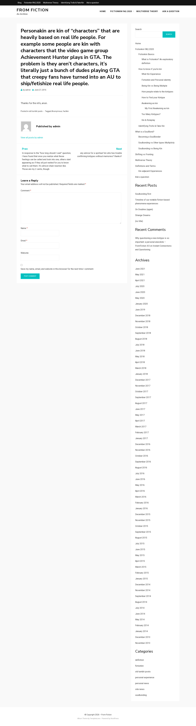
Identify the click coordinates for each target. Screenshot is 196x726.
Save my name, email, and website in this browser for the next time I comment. (57, 269)
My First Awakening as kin (157, 108)
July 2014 (139, 608)
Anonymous (57, 111)
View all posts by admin (32, 137)
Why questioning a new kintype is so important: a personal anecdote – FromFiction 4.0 (152, 242)
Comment (26, 190)
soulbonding (141, 695)
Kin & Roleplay (148, 120)
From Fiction (33, 10)
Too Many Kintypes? (151, 114)
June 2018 (140, 350)
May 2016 (140, 485)
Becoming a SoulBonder (149, 137)
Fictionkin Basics (146, 54)
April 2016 (140, 491)
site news (139, 689)
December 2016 (142, 444)
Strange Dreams (142, 215)
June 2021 (140, 269)
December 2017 (142, 380)
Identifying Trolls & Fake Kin (72, 3)
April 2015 (140, 561)
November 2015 (142, 520)
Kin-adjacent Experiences (150, 171)
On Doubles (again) (144, 209)
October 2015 (141, 526)
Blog (19, 3)
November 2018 (142, 321)
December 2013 (142, 637)
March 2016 (140, 497)
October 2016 (141, 456)
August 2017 (141, 403)
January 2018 (141, 374)
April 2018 (140, 362)
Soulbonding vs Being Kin (150, 148)
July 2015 (139, 543)
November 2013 (142, 643)
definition (139, 660)
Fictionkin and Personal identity (156, 80)
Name (24, 228)
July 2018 (139, 345)
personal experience (144, 677)
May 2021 (140, 274)
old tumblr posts (36, 111)
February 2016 (142, 502)
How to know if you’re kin (150, 69)
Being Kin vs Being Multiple (154, 86)
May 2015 (140, 555)
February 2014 (142, 625)
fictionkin (139, 666)
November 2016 (142, 450)
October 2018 (141, 327)
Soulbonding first (143, 194)
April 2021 (140, 280)
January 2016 (141, 508)
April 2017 (140, 420)
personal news (142, 683)
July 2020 (139, 286)
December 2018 (142, 315)
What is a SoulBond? (144, 131)
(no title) (139, 221)
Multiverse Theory (50, 3)
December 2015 (142, 514)
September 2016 (143, 461)
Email (24, 240)
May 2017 (140, 415)
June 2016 (140, 479)
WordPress (115, 718)
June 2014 (140, 614)
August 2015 (141, 537)
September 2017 (143, 397)
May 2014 (140, 619)
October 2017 (141, 391)
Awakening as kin (150, 103)
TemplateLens (95, 718)
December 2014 (142, 584)
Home (103, 11)
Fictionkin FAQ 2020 (32, 3)
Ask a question (93, 3)
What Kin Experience (151, 74)
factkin (66, 111)
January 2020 (141, 304)
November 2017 (142, 385)
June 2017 (140, 409)
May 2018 (140, 356)
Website (25, 253)
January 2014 (141, 631)
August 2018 (141, 339)
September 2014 (143, 596)
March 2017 (140, 426)
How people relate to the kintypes (157, 91)
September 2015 (143, 532)
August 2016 (141, 467)
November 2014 (142, 590)
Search (138, 29)
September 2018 (143, 333)
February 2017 (142, 432)
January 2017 (141, 438)
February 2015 (142, 573)
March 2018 (140, 368)
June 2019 (140, 309)
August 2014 (141, 602)
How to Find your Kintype (153, 97)
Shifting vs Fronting (144, 154)
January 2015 (141, 578)
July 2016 (139, 473)
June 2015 (140, 549)
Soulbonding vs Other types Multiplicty (156, 142)
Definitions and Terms (145, 166)
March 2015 (140, 567)
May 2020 (140, 298)
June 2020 (140, 292)
